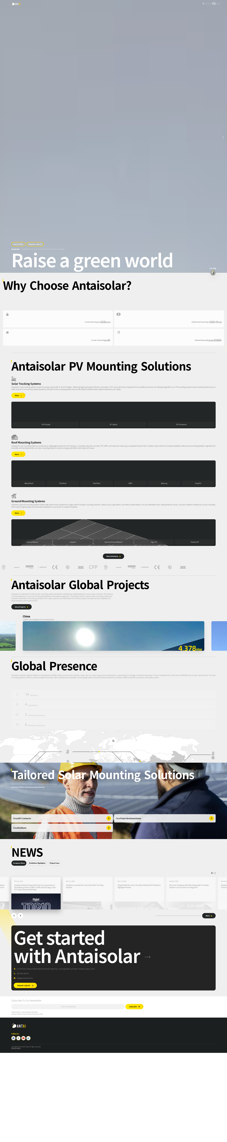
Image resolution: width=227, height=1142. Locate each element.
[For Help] (213, 272)
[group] (36, 893)
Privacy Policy (15, 1048)
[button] (14, 915)
